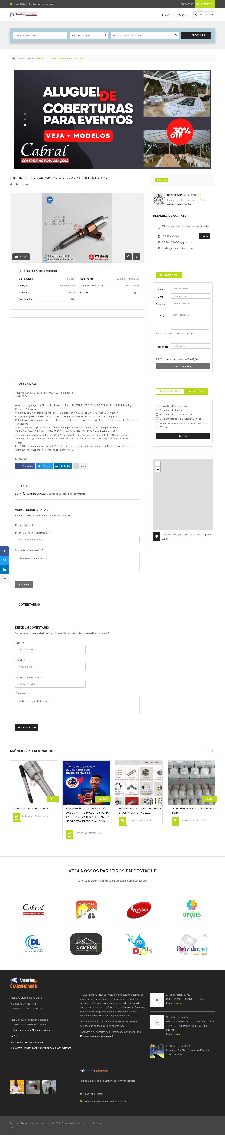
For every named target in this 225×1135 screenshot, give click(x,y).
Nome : (161, 289)
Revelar (204, 236)
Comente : (21, 693)
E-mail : (20, 660)
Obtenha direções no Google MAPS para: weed (186, 536)
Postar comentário (27, 727)
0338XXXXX (171, 236)
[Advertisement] (77, 346)
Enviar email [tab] (171, 275)
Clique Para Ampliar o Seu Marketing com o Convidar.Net (40, 1047)
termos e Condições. (188, 359)
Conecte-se (187, 4)
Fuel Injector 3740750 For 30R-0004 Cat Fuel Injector (59, 178)
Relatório (183, 436)
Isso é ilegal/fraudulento (173, 405)
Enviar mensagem (182, 366)
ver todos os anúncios (179, 204)
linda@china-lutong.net (178, 248)
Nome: (19, 642)
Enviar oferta (24, 584)
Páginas (181, 15)
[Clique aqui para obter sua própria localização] (175, 35)
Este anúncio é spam (171, 410)
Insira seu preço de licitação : (32, 532)
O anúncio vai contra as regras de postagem (184, 422)
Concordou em (179, 359)
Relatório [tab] (198, 391)
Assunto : (160, 306)
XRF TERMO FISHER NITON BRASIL (186, 998)
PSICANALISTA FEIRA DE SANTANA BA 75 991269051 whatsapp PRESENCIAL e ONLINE (190, 1025)
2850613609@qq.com (177, 242)
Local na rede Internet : (28, 677)
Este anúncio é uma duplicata (176, 414)
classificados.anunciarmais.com (26, 1041)
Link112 (14, 1035)
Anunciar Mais (93, 1123)
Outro (163, 427)
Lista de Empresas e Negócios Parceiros (31, 1029)
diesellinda (175, 195)
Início (165, 15)
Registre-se (207, 4)
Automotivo (24, 58)
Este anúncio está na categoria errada (180, 418)
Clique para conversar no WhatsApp (185, 228)
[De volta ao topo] (213, 1113)
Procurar (198, 35)
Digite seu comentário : (29, 550)
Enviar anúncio (206, 14)
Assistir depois (172, 391)
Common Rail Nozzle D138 (30, 808)
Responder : (162, 348)
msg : (162, 315)
